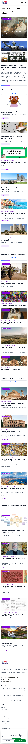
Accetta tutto (20, 740)
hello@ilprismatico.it (7, 681)
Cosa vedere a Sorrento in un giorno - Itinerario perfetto (13, 693)
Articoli (3, 685)
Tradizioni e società (5, 143)
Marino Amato (4, 134)
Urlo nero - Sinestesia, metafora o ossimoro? (11, 700)
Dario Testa (3, 109)
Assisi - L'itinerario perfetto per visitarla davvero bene (13, 688)
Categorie (4, 716)
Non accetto (8, 740)
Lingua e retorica (5, 42)
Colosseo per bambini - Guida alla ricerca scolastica (12, 698)
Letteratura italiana (6, 18)
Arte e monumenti (5, 246)
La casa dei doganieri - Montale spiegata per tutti (12, 695)
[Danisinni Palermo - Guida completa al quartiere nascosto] (14, 57)
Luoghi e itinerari (5, 53)
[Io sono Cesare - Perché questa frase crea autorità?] (14, 46)
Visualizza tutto (14, 93)
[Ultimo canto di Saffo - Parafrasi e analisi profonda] (14, 27)
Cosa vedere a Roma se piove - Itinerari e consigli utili (13, 690)
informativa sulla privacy (17, 738)
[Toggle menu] (25, 2)
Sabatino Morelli (4, 320)
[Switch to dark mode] (22, 2)
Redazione (4, 704)
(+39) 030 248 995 (7, 679)
